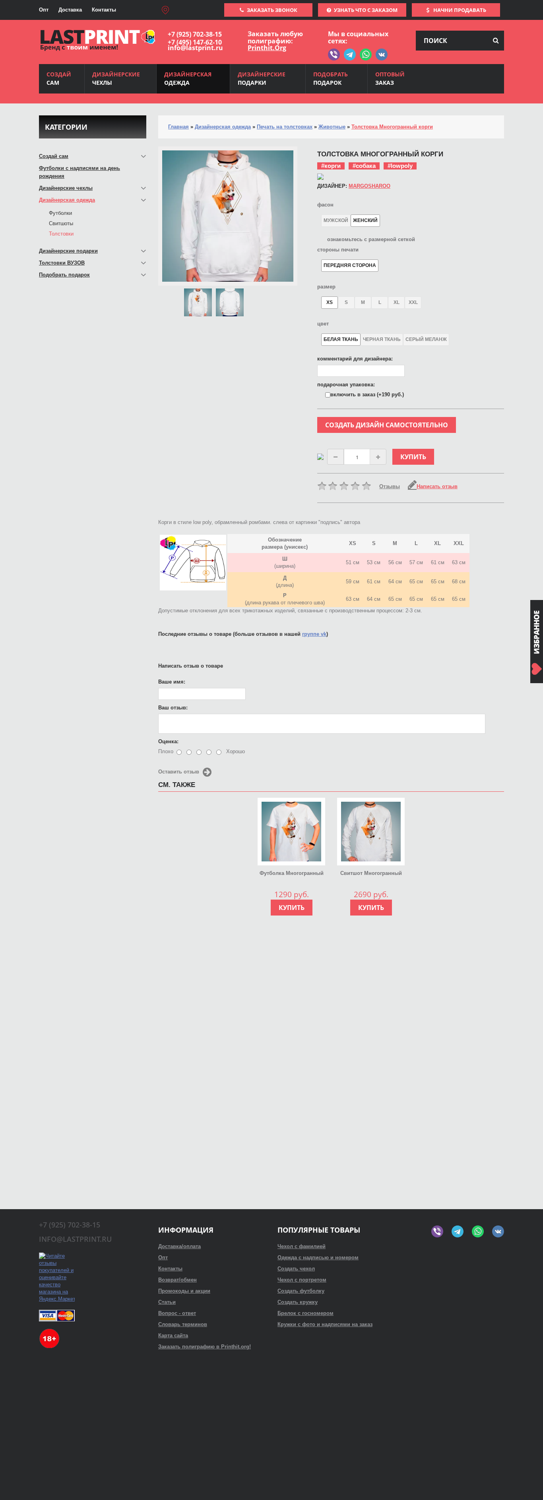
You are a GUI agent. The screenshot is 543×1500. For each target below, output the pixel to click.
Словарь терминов (182, 1324)
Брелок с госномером (305, 1313)
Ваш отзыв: (173, 708)
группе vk (314, 634)
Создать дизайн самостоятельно (386, 425)
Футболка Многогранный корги (292, 873)
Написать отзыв (437, 486)
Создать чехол (296, 1269)
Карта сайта (173, 1335)
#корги (331, 165)
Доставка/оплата (179, 1246)
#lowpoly (400, 165)
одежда (187, 78)
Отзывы (389, 486)
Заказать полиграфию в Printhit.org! (204, 1347)
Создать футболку (300, 1291)
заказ (390, 78)
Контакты (104, 10)
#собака (364, 165)
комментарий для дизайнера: (355, 359)
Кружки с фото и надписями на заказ (324, 1324)
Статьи (167, 1302)
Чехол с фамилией (301, 1246)
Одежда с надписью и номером (318, 1257)
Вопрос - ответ (177, 1313)
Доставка (70, 10)
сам (59, 78)
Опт (43, 10)
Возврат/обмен (177, 1280)
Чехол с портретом (301, 1280)
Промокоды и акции (184, 1291)
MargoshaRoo (369, 186)
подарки (261, 78)
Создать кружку (297, 1302)
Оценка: (168, 741)
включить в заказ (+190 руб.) (367, 394)
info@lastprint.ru (195, 47)
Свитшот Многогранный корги (371, 873)
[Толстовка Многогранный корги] (198, 302)
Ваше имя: (171, 682)
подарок (330, 78)
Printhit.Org (267, 47)
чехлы (116, 78)
